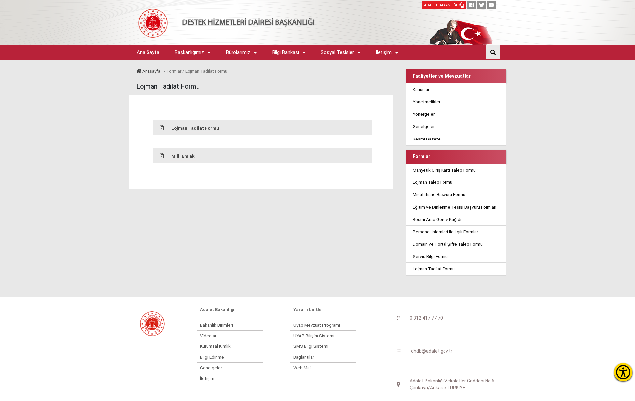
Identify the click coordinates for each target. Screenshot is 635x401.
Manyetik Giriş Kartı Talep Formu (444, 170)
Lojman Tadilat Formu (195, 128)
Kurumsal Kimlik (215, 346)
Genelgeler (424, 126)
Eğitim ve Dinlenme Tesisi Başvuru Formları (454, 207)
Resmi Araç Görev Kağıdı (437, 219)
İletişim (207, 378)
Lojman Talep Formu (432, 182)
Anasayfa (151, 71)
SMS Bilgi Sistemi (310, 346)
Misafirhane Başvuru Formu (439, 194)
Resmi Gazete (427, 138)
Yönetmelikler (426, 101)
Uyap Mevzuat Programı (316, 325)
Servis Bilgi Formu (430, 256)
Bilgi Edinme (212, 357)
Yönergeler (424, 114)
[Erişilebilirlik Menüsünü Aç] (623, 372)
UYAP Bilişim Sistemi (313, 335)
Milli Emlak (183, 156)
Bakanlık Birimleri (216, 325)
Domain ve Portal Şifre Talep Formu (448, 244)
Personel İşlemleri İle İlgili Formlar (445, 231)
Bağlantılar (303, 357)
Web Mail (302, 367)
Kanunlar (421, 89)
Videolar (208, 335)
